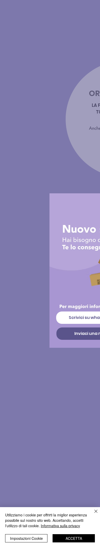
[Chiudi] (93, 514)
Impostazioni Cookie (26, 538)
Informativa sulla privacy (60, 525)
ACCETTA (74, 538)
